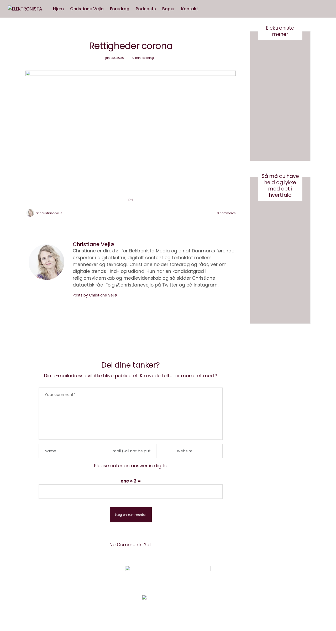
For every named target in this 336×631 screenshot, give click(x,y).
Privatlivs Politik (80, 577)
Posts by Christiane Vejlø (95, 295)
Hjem (58, 9)
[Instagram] (261, 577)
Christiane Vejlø (87, 9)
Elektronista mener (280, 31)
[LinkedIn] (144, 213)
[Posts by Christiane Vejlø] (30, 213)
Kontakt (189, 9)
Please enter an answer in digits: (130, 466)
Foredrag (119, 9)
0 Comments (226, 213)
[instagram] (6, 257)
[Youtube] (274, 577)
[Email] (131, 213)
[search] (206, 9)
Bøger (168, 9)
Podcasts (146, 9)
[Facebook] (117, 213)
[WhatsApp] (137, 213)
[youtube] (6, 268)
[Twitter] (124, 213)
